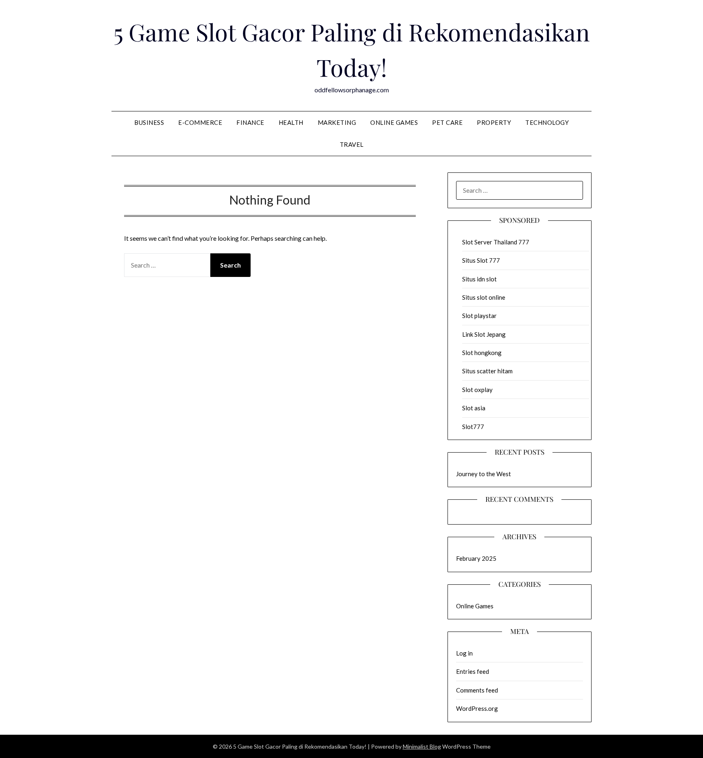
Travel (352, 144)
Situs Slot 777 (481, 260)
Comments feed (477, 690)
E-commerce (200, 122)
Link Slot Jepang (484, 334)
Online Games (394, 122)
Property (494, 122)
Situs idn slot (479, 279)
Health (291, 122)
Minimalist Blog (422, 746)
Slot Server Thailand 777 (495, 242)
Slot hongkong (482, 352)
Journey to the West (483, 473)
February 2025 (476, 558)
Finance (250, 122)
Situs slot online (483, 297)
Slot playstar (479, 315)
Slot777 (473, 426)
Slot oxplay (477, 389)
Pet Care (447, 122)
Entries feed (472, 671)
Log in (464, 653)
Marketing (337, 122)
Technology (547, 122)
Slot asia (473, 408)
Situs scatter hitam (487, 371)
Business (149, 122)
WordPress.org (477, 708)
